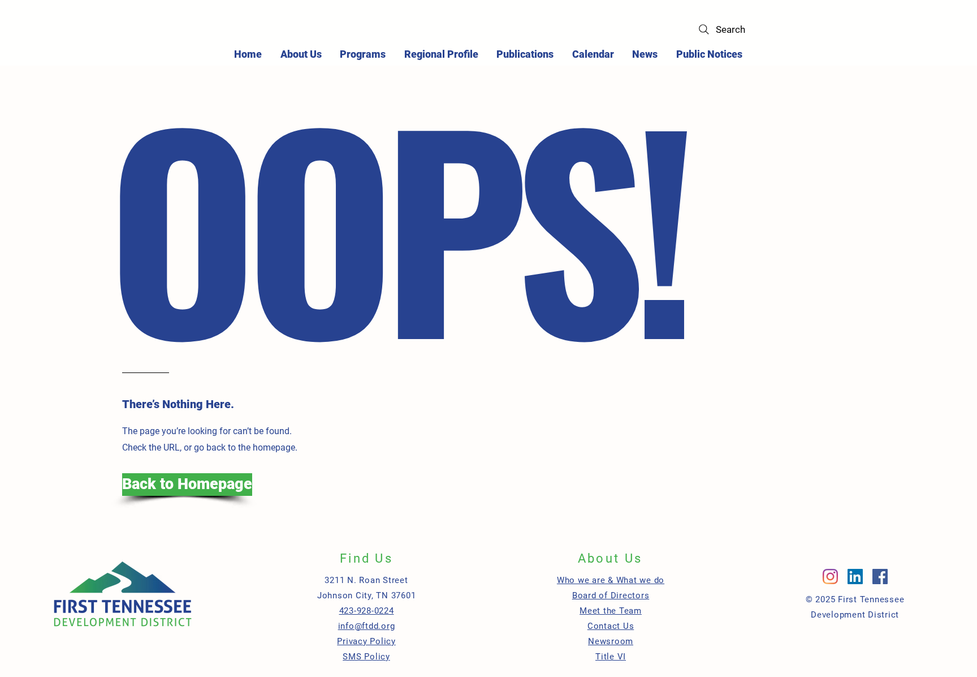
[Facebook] (880, 576)
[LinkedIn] (855, 576)
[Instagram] (830, 576)
